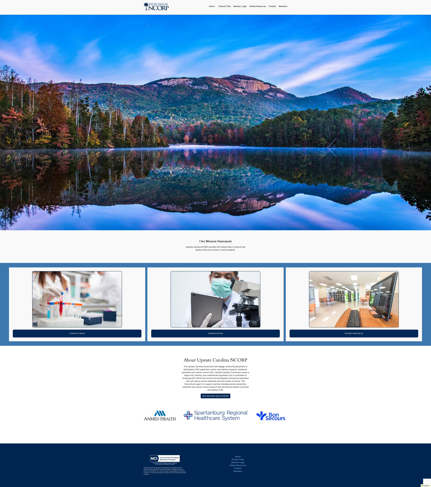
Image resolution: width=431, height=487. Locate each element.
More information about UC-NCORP (215, 396)
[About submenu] (215, 6)
